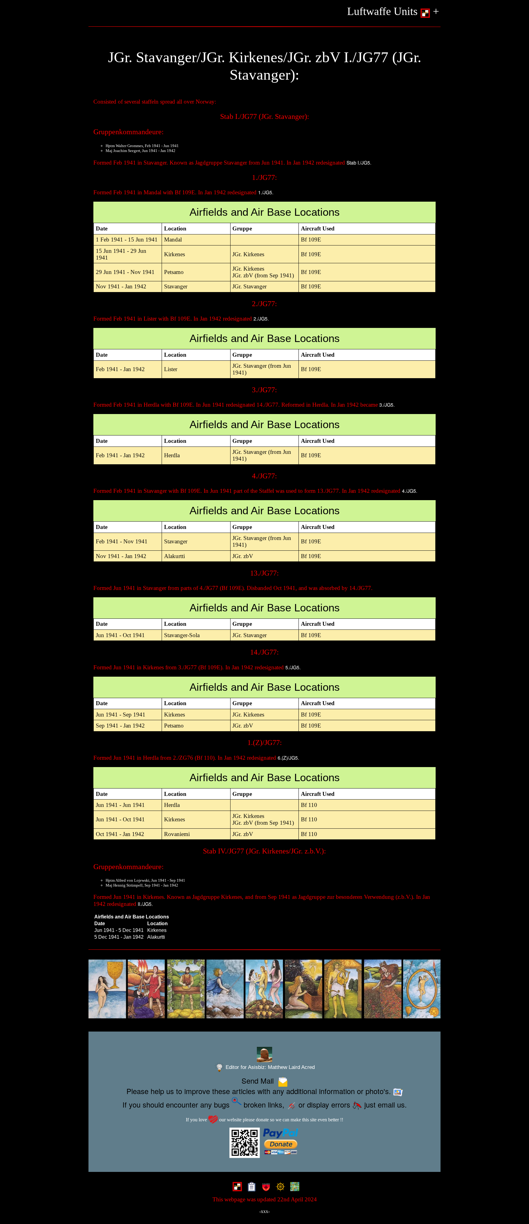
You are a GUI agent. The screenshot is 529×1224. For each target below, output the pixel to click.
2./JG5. (261, 318)
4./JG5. (409, 490)
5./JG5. (293, 667)
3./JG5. (387, 404)
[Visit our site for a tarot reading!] (264, 989)
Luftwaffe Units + (393, 11)
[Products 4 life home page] (293, 1187)
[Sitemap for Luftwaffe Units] (250, 1187)
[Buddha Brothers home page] (279, 1187)
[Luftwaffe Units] (235, 1187)
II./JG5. (145, 903)
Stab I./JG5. (359, 162)
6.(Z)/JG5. (288, 757)
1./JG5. (265, 192)
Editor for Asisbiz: (269, 1067)
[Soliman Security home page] (264, 1187)
